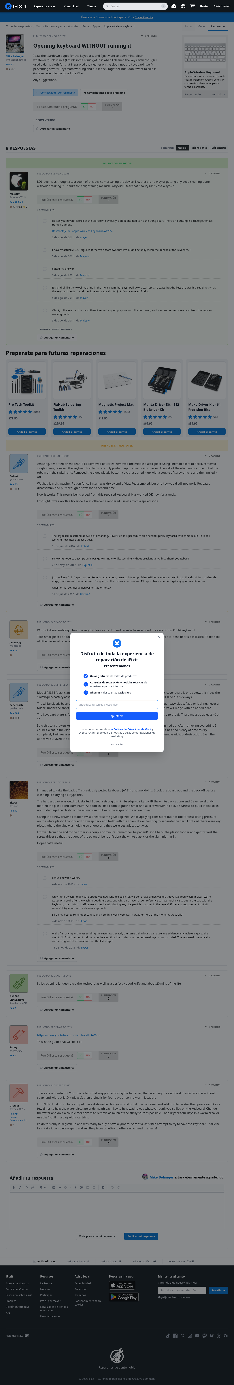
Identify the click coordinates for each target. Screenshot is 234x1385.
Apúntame (117, 716)
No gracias (117, 744)
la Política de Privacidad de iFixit (131, 729)
